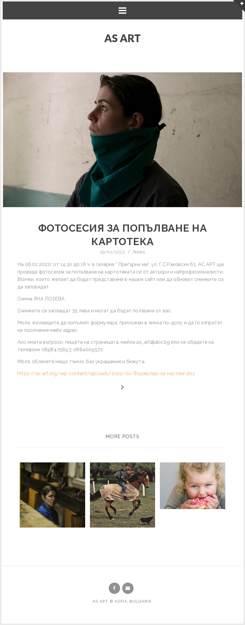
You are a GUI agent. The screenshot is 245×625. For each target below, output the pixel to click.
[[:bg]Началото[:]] (122, 387)
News (139, 252)
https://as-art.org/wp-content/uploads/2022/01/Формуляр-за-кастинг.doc (106, 373)
